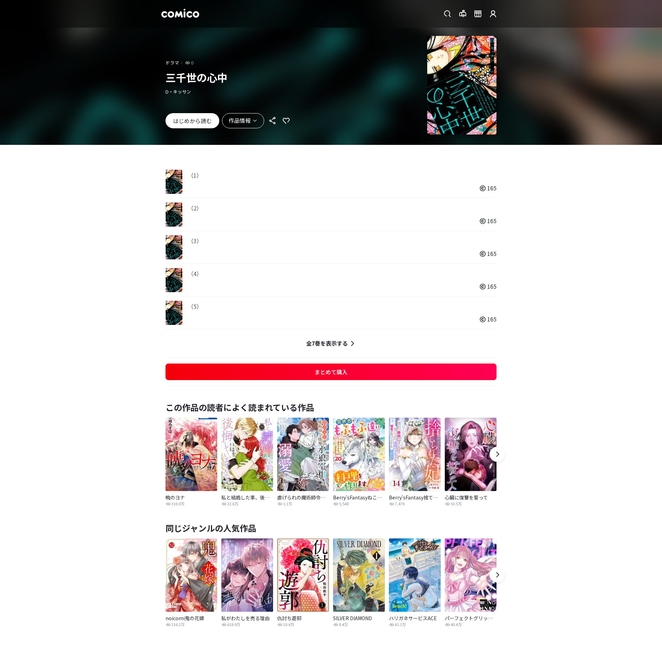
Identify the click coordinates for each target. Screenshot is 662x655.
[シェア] (272, 120)
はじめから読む (192, 121)
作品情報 (240, 120)
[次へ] (497, 454)
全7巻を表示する (327, 343)
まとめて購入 (331, 372)
